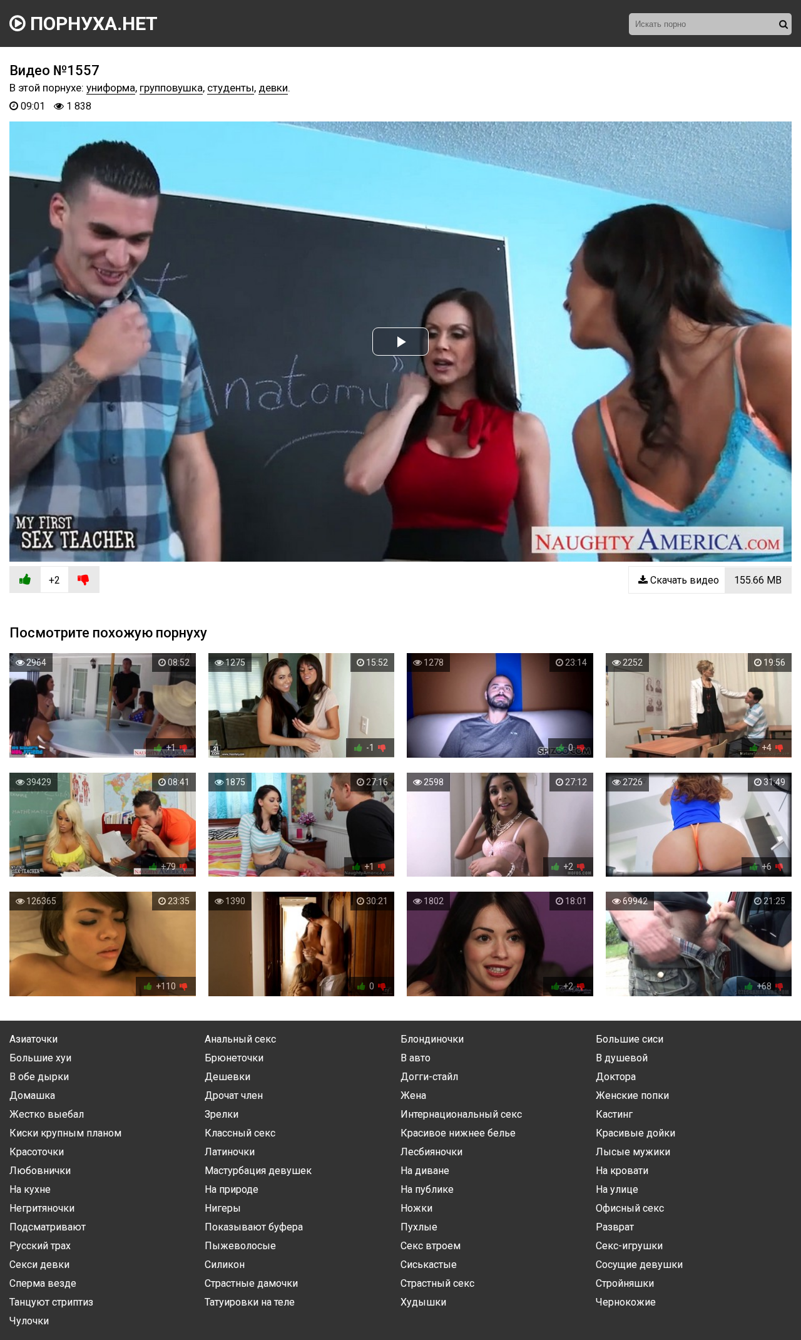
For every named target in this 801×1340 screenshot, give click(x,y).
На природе (231, 1189)
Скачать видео (715, 580)
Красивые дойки (635, 1133)
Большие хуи (40, 1058)
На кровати (622, 1171)
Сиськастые (428, 1264)
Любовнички (40, 1171)
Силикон (225, 1264)
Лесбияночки (431, 1152)
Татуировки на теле (250, 1302)
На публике (427, 1189)
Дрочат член (234, 1095)
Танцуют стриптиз (51, 1302)
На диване (424, 1171)
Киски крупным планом (65, 1133)
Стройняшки (625, 1283)
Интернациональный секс (461, 1114)
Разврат (615, 1227)
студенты (230, 87)
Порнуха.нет (92, 23)
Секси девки (39, 1264)
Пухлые (418, 1227)
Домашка (32, 1095)
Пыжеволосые (240, 1246)
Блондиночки (432, 1039)
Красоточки (36, 1152)
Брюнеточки (234, 1058)
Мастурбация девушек (258, 1171)
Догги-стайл (429, 1077)
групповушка (171, 87)
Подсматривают (47, 1227)
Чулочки (29, 1321)
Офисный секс (630, 1208)
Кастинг (614, 1114)
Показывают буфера (254, 1227)
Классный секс (240, 1133)
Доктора (616, 1077)
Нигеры (223, 1208)
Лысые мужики (633, 1152)
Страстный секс (437, 1283)
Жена (413, 1095)
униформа (110, 87)
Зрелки (221, 1114)
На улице (617, 1189)
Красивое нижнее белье (458, 1133)
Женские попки (632, 1095)
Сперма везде (42, 1283)
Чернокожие (626, 1302)
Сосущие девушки (639, 1264)
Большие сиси (629, 1039)
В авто (415, 1058)
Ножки (416, 1208)
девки (273, 87)
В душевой (622, 1058)
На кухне (30, 1189)
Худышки (423, 1302)
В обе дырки (39, 1077)
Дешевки (227, 1077)
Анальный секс (240, 1039)
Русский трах (40, 1246)
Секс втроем (430, 1246)
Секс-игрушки (629, 1246)
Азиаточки (33, 1039)
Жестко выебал (46, 1114)
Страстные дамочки (251, 1283)
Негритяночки (41, 1208)
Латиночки (230, 1152)
